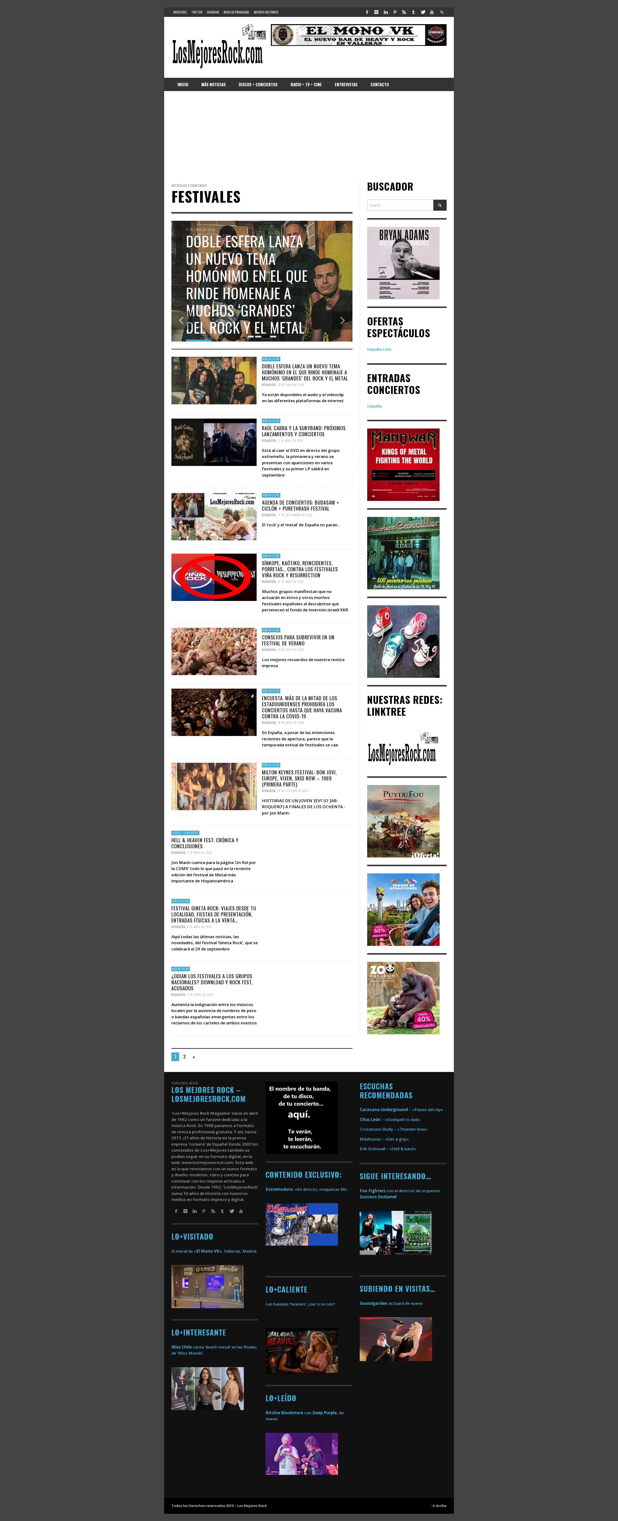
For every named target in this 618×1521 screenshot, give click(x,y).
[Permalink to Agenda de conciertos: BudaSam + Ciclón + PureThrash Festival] (214, 516)
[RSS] (404, 12)
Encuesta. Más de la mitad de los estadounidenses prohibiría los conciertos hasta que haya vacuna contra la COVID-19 (302, 707)
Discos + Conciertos (185, 833)
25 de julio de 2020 (291, 650)
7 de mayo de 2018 (199, 853)
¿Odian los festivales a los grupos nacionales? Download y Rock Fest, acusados (212, 982)
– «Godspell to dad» (390, 1119)
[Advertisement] (309, 136)
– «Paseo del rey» (401, 1109)
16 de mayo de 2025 (291, 582)
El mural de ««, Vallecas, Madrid (213, 1251)
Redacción (269, 385)
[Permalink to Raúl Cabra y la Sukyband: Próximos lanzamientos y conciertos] (214, 442)
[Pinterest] (395, 12)
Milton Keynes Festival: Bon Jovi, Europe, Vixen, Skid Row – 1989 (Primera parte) (299, 778)
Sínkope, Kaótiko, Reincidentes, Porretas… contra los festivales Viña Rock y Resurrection (300, 569)
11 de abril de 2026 (290, 441)
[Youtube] (431, 12)
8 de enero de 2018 (200, 995)
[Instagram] (376, 12)
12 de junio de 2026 (291, 385)
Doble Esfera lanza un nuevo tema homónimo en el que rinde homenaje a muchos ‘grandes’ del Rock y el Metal (305, 372)
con (288, 1412)
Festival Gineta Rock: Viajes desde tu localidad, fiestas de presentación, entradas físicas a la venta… (213, 914)
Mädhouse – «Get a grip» (384, 1139)
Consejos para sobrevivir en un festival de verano (298, 640)
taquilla (374, 406)
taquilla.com (379, 349)
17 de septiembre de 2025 (295, 515)
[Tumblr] (413, 12)
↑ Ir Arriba (438, 1505)
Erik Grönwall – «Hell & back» (388, 1148)
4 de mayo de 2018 (199, 927)
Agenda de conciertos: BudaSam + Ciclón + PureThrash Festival (300, 505)
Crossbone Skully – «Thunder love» (394, 1129)
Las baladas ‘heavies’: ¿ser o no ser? (300, 1304)
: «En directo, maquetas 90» (307, 1189)
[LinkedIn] (385, 12)
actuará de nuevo (391, 1303)
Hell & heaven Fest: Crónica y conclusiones (205, 843)
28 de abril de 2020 (291, 723)
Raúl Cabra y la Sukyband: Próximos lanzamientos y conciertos (304, 431)
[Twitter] (422, 12)
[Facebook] (367, 12)
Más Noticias (271, 359)
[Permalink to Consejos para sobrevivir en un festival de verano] (214, 651)
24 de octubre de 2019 (293, 791)
